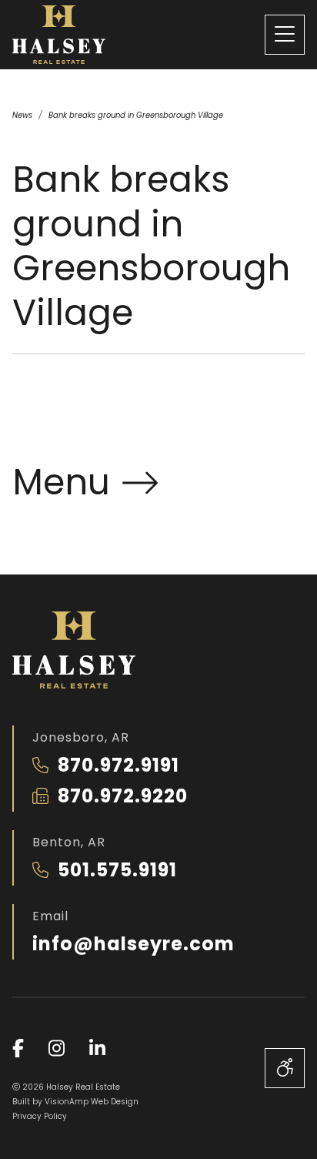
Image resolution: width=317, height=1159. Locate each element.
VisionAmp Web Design (91, 1101)
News (22, 115)
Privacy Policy (39, 1116)
